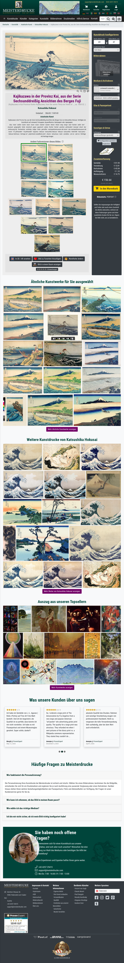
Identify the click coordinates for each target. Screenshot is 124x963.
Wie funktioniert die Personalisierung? (24, 775)
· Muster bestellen (59, 912)
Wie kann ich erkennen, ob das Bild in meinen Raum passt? (33, 800)
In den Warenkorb (108, 188)
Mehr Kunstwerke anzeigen (62, 687)
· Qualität (56, 900)
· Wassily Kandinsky (80, 897)
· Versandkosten (58, 897)
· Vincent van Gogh (80, 889)
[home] (4, 18)
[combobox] (107, 50)
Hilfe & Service (83, 18)
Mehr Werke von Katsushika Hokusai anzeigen (62, 591)
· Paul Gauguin (79, 894)
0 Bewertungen (52, 269)
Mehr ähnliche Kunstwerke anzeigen (62, 429)
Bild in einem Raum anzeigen (48, 264)
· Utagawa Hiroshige (80, 900)
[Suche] (108, 18)
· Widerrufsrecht (37, 900)
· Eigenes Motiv (58, 891)
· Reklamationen (37, 903)
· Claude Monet (79, 891)
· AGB (34, 894)
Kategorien (33, 18)
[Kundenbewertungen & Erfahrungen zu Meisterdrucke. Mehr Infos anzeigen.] (16, 923)
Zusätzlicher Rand (99, 47)
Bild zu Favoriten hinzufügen (49, 259)
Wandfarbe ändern (75, 259)
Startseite (6, 25)
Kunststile (44, 18)
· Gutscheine (57, 909)
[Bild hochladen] (119, 18)
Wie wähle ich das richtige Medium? (23, 808)
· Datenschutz (36, 897)
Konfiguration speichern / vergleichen (108, 142)
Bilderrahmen (56, 18)
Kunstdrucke (12, 18)
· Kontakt (35, 889)
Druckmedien (69, 18)
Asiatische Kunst (26, 25)
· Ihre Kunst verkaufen (60, 894)
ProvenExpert (17, 741)
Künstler (23, 18)
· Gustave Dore (79, 903)
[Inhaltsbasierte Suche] (113, 18)
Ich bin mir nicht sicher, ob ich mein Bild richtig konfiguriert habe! (36, 816)
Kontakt (94, 18)
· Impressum (36, 891)
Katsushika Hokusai (41, 25)
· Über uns (35, 906)
